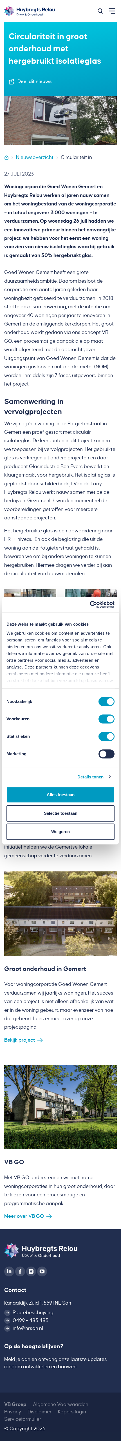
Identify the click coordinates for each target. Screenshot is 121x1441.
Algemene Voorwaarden (60, 1404)
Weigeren (60, 831)
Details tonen (90, 776)
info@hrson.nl (28, 1328)
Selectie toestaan (60, 813)
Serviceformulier (22, 1419)
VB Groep (15, 1404)
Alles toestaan (61, 794)
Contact (15, 1290)
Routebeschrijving (33, 1312)
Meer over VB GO (24, 1216)
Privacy (12, 1412)
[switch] (106, 718)
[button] (100, 11)
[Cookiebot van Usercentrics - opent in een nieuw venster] (90, 604)
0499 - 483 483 (30, 1320)
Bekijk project (19, 1040)
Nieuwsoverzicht (34, 157)
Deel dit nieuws (34, 81)
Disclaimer (39, 1412)
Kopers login (72, 1412)
